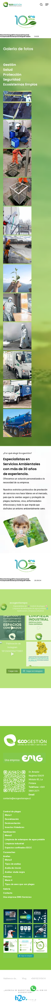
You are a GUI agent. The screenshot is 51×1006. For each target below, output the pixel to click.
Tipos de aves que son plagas (19, 884)
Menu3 (8, 860)
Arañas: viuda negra (15, 872)
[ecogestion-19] (26, 337)
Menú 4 (8, 880)
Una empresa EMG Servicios (17, 897)
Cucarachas (9, 852)
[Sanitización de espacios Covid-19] (26, 250)
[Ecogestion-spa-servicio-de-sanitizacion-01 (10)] (26, 221)
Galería (6, 889)
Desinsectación (12, 823)
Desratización (12, 819)
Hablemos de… (10, 978)
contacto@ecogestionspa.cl (17, 798)
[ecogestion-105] (26, 192)
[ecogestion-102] (26, 134)
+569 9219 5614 (38, 978)
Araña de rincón (13, 868)
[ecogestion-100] (26, 424)
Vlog (24, 978)
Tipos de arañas (13, 864)
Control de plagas (12, 811)
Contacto (7, 893)
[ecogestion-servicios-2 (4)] (26, 279)
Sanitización (9, 832)
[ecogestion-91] (26, 106)
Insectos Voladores (14, 827)
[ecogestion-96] (26, 395)
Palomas (7, 876)
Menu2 (8, 835)
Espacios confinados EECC (18, 847)
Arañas (6, 856)
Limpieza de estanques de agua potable (25, 839)
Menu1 (8, 815)
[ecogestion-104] (26, 163)
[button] (46, 4)
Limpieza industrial (14, 843)
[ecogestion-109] (26, 366)
